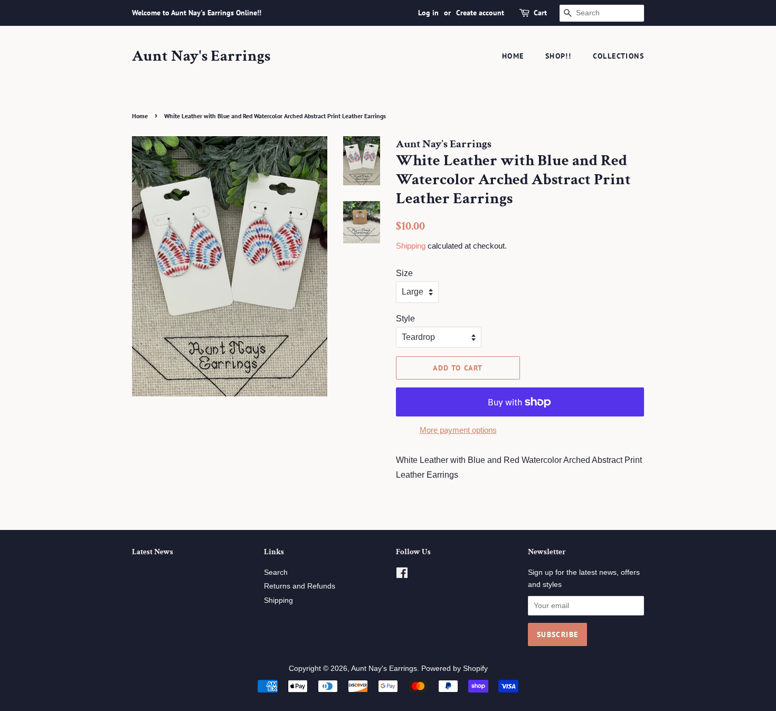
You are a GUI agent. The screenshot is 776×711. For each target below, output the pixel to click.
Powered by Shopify (454, 668)
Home (513, 56)
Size (404, 273)
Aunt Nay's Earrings (201, 56)
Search (276, 572)
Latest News (152, 552)
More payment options (458, 429)
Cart (540, 12)
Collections (618, 56)
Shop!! (558, 56)
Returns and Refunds (299, 586)
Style (405, 318)
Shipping (410, 245)
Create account (480, 12)
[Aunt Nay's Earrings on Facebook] (402, 575)
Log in (428, 12)
